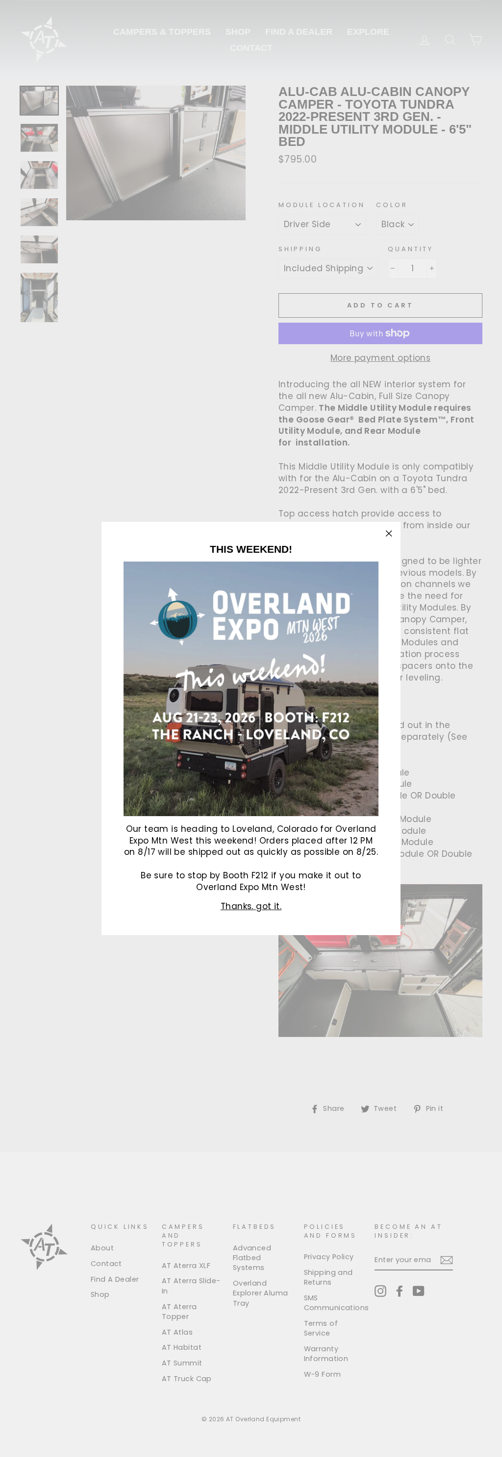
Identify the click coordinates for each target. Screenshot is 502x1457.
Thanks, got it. (251, 906)
